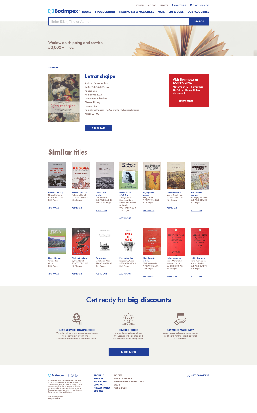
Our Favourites (198, 11)
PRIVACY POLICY (102, 388)
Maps (161, 11)
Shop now (128, 352)
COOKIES (98, 391)
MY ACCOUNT (180, 5)
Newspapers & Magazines (136, 11)
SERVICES (164, 5)
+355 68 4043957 (200, 375)
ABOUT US (140, 5)
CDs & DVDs (176, 11)
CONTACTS (99, 385)
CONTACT (152, 5)
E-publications (105, 11)
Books (86, 11)
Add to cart (98, 128)
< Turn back (53, 68)
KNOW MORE (186, 101)
